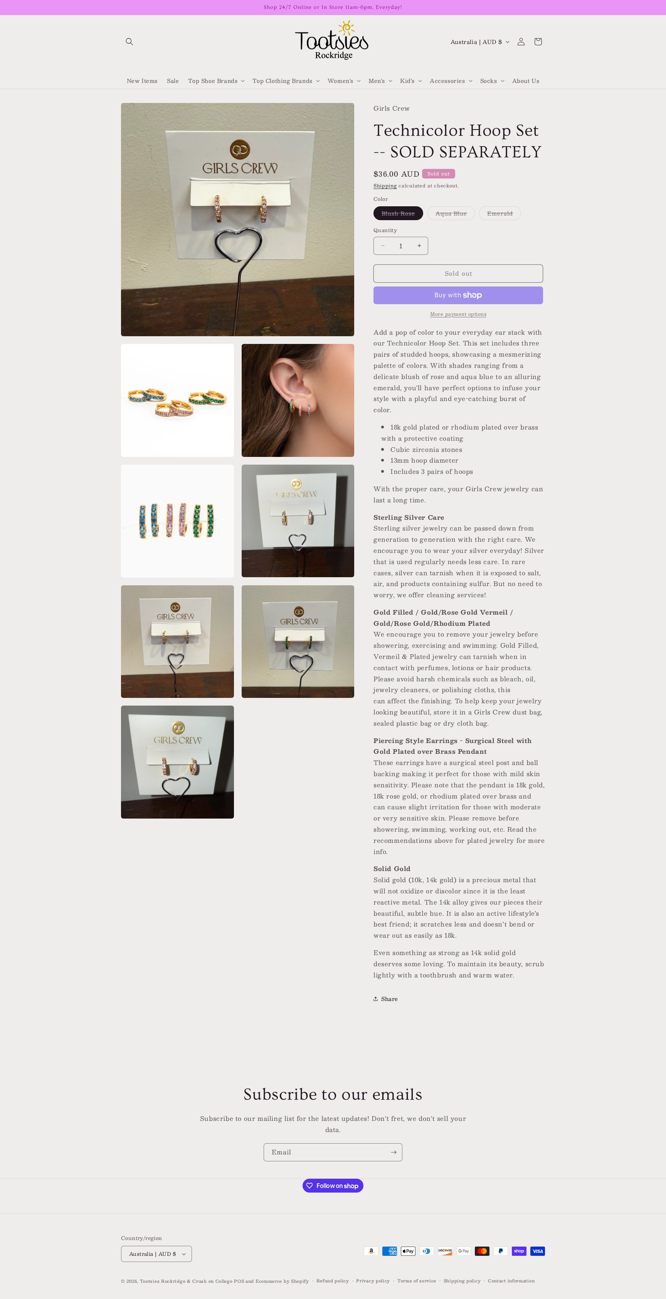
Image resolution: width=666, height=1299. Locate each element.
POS (239, 1281)
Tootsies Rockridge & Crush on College (187, 1281)
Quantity (385, 230)
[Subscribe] (393, 1152)
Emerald (504, 214)
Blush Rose (402, 214)
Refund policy (332, 1280)
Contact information (511, 1280)
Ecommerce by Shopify (282, 1281)
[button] (129, 41)
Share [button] (389, 998)
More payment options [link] (458, 313)
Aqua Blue (455, 214)
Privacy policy (373, 1280)
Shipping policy (462, 1280)
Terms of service (416, 1280)
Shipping (385, 185)
